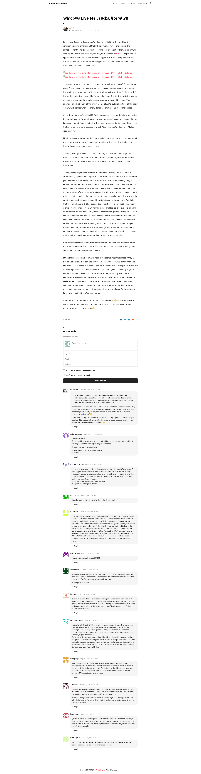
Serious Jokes (77, 30)
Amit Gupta (100, 770)
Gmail (118, 54)
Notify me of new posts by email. (78, 375)
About (123, 3)
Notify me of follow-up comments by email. (82, 370)
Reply (76, 427)
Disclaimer (142, 3)
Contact (132, 3)
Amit (71, 28)
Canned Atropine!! (58, 3)
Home (115, 3)
